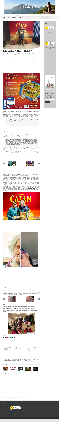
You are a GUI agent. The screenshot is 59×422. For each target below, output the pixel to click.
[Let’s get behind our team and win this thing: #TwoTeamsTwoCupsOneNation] (21, 369)
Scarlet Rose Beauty (24, 269)
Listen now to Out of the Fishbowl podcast (50, 35)
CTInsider (50, 105)
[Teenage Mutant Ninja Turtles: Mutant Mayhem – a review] (29, 369)
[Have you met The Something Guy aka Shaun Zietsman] (37, 369)
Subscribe (47, 101)
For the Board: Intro (18, 347)
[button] (43, 15)
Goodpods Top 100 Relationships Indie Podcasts (50, 32)
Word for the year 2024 (48, 69)
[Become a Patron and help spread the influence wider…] (6, 369)
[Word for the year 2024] (14, 369)
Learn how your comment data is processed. (20, 397)
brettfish (9, 357)
